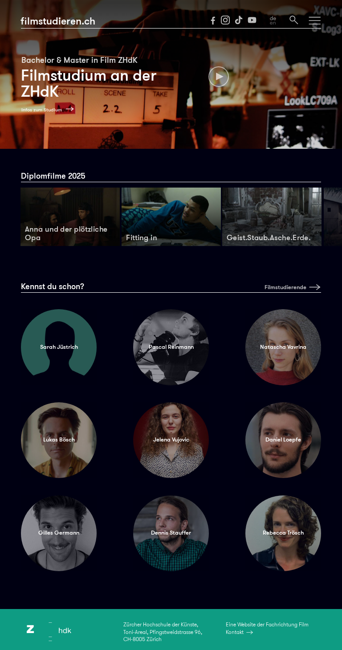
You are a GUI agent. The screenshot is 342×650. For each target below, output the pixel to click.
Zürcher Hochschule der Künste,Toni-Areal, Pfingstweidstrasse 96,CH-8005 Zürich (162, 631)
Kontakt (235, 632)
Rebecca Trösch (283, 533)
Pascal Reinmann (171, 347)
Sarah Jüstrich (59, 347)
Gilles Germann (58, 533)
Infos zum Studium (41, 109)
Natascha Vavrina (283, 347)
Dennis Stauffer (171, 533)
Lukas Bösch (59, 440)
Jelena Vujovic (171, 440)
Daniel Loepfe (283, 440)
